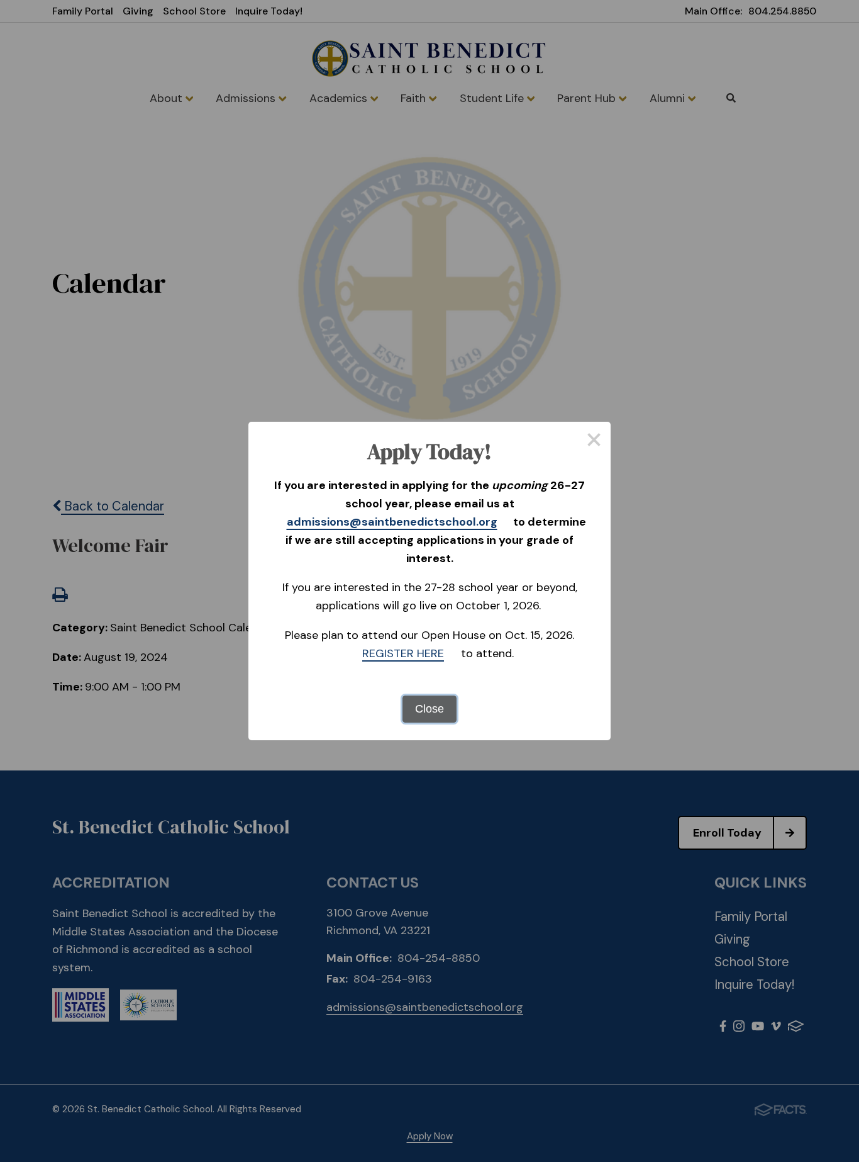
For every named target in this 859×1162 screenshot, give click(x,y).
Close (429, 708)
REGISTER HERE (403, 653)
